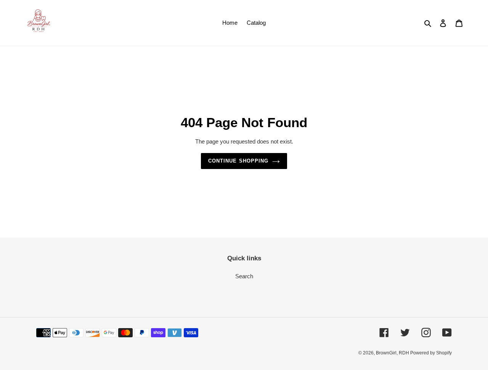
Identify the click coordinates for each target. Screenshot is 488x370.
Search (244, 276)
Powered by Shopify (431, 353)
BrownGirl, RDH (393, 353)
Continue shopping (238, 161)
